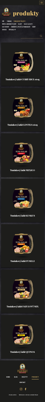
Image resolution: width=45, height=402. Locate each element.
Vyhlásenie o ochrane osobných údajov (28, 395)
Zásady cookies (13, 395)
